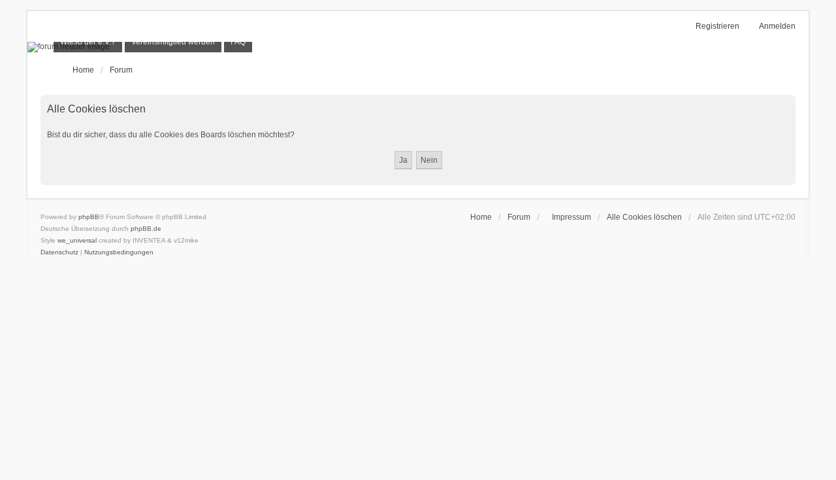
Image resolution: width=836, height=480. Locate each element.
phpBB (88, 216)
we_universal (77, 240)
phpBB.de (146, 228)
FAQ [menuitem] (238, 41)
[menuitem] (88, 41)
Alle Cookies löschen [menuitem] (644, 217)
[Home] (418, 47)
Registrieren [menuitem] (717, 26)
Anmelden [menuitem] (777, 26)
